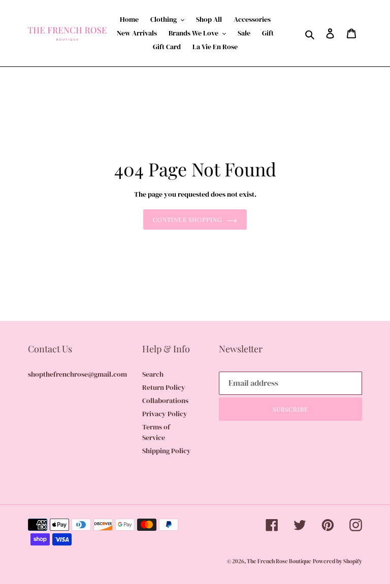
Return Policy (163, 387)
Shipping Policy (166, 451)
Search (153, 374)
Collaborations (165, 400)
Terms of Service (156, 432)
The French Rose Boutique (279, 561)
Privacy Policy (164, 414)
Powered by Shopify (337, 561)
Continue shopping (187, 219)
